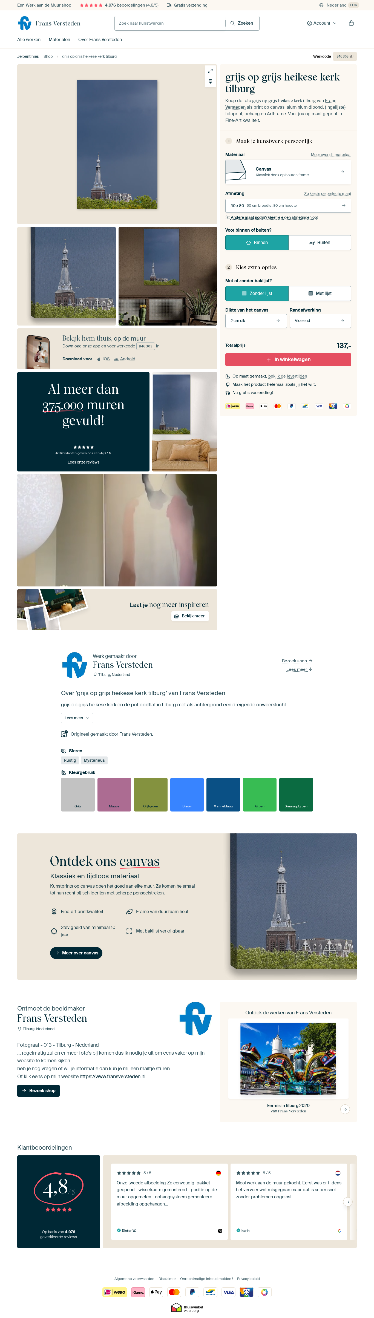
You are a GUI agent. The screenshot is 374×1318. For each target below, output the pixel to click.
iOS (106, 359)
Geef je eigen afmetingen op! (274, 217)
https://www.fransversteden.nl (112, 1076)
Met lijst (324, 293)
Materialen (59, 39)
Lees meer (297, 669)
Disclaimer (167, 1278)
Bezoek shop (295, 661)
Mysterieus (94, 760)
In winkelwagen (293, 359)
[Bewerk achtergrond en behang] (210, 81)
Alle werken (29, 39)
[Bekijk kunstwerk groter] (210, 71)
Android (127, 359)
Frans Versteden (58, 23)
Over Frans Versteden (100, 39)
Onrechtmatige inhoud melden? (206, 1278)
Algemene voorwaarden (134, 1278)
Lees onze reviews (83, 462)
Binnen (261, 242)
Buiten (323, 242)
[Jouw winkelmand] (351, 23)
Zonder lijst (261, 293)
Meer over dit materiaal (331, 154)
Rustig (70, 760)
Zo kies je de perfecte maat (327, 193)
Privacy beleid (248, 1278)
